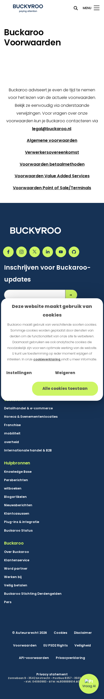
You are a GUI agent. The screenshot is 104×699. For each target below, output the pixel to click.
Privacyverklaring (70, 658)
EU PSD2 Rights (55, 645)
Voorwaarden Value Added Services (52, 176)
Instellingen (19, 372)
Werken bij (12, 577)
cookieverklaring (47, 359)
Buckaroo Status (18, 530)
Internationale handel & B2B (28, 450)
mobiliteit (12, 433)
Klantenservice (16, 560)
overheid (11, 442)
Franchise (12, 425)
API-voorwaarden (34, 658)
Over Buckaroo (16, 552)
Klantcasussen (16, 513)
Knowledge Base (18, 471)
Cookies (60, 633)
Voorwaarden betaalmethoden (52, 164)
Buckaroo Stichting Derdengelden (33, 593)
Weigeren (65, 372)
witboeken (12, 488)
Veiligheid (82, 645)
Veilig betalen (15, 585)
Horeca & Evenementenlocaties (31, 416)
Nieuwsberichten (18, 505)
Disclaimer (83, 633)
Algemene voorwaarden (52, 140)
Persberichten (16, 480)
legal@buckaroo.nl (51, 129)
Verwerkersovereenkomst (52, 152)
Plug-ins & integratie (21, 522)
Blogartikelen (15, 497)
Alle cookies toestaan (65, 388)
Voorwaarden (25, 645)
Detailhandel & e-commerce (28, 408)
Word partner (16, 568)
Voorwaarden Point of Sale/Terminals (52, 188)
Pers (7, 602)
